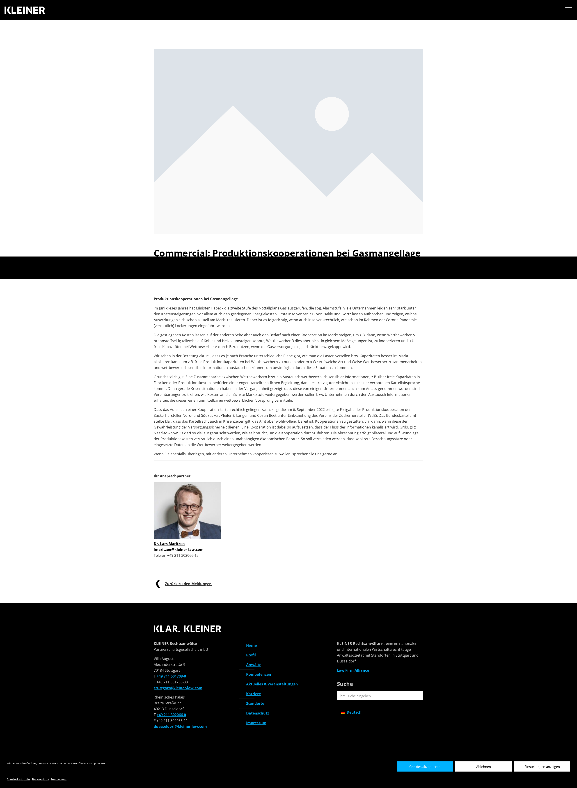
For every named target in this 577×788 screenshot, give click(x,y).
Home (251, 645)
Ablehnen (483, 766)
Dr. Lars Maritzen (169, 543)
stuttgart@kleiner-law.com (178, 687)
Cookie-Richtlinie (18, 779)
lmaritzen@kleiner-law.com (179, 549)
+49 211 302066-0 (171, 714)
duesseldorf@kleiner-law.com (180, 726)
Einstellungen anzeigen (542, 766)
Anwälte (253, 664)
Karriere (253, 693)
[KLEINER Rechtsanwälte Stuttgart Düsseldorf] (25, 10)
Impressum (58, 779)
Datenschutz (40, 779)
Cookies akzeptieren (424, 766)
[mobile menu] (568, 10)
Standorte (255, 703)
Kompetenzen (258, 674)
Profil (251, 655)
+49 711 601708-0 (171, 676)
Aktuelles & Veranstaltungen (272, 684)
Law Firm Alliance (353, 670)
